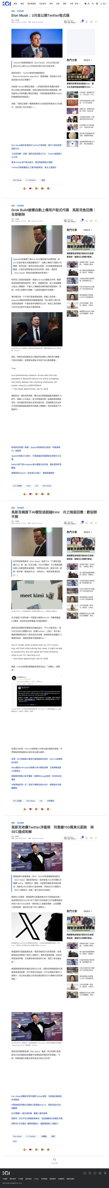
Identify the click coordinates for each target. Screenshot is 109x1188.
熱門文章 (72, 60)
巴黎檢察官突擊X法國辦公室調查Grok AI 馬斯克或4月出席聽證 (36, 1106)
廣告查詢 (29, 1179)
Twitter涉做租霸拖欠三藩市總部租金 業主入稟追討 (33, 167)
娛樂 (22, 4)
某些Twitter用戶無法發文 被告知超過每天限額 (31, 162)
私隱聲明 (61, 1179)
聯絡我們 (53, 1179)
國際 (64, 4)
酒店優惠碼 (31, 4)
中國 (71, 4)
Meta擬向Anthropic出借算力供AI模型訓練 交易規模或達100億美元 (36, 769)
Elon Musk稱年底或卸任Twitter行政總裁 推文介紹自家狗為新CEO (36, 147)
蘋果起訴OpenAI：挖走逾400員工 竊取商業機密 (32, 473)
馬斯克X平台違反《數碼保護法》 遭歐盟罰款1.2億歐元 (34, 1123)
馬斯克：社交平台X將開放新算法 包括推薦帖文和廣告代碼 (36, 1118)
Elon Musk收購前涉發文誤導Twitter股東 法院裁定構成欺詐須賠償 (36, 1098)
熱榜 (58, 4)
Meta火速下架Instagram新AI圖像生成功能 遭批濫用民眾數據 (36, 466)
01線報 (5, 1179)
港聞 (15, 4)
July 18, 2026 (42, 658)
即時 (51, 4)
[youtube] (95, 1173)
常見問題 (44, 1179)
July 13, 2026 (42, 389)
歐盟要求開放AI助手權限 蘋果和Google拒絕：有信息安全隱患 (36, 778)
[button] (86, 21)
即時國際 (20, 11)
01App (36, 1179)
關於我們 (13, 1179)
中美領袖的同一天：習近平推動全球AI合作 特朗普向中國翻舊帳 (36, 786)
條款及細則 (70, 1179)
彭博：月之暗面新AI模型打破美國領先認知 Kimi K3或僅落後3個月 (36, 761)
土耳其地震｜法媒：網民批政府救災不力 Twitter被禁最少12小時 (36, 155)
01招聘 (20, 1179)
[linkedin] (100, 1173)
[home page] (7, 3)
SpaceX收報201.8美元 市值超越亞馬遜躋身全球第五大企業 (36, 457)
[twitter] (105, 1173)
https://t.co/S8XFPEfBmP (30, 385)
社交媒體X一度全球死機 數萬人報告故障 (29, 1113)
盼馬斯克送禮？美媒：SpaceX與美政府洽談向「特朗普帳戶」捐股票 (35, 449)
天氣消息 (42, 4)
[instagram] (90, 1173)
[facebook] (84, 1173)
